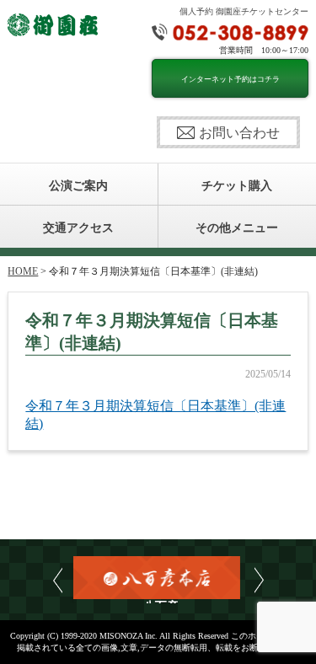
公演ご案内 (78, 185)
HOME (23, 271)
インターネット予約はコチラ (230, 79)
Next (259, 580)
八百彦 (158, 601)
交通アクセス (78, 228)
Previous (57, 580)
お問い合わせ (239, 133)
